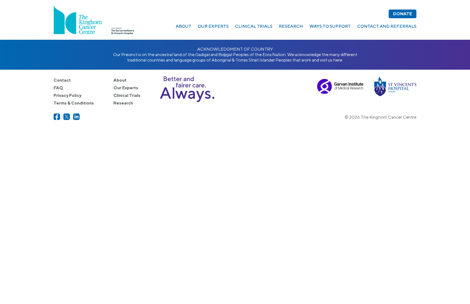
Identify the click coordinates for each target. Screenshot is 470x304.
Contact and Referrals (386, 26)
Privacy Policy (67, 95)
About (183, 26)
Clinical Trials (253, 26)
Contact (62, 80)
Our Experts (213, 26)
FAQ (58, 87)
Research (291, 26)
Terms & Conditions (74, 103)
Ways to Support (330, 26)
